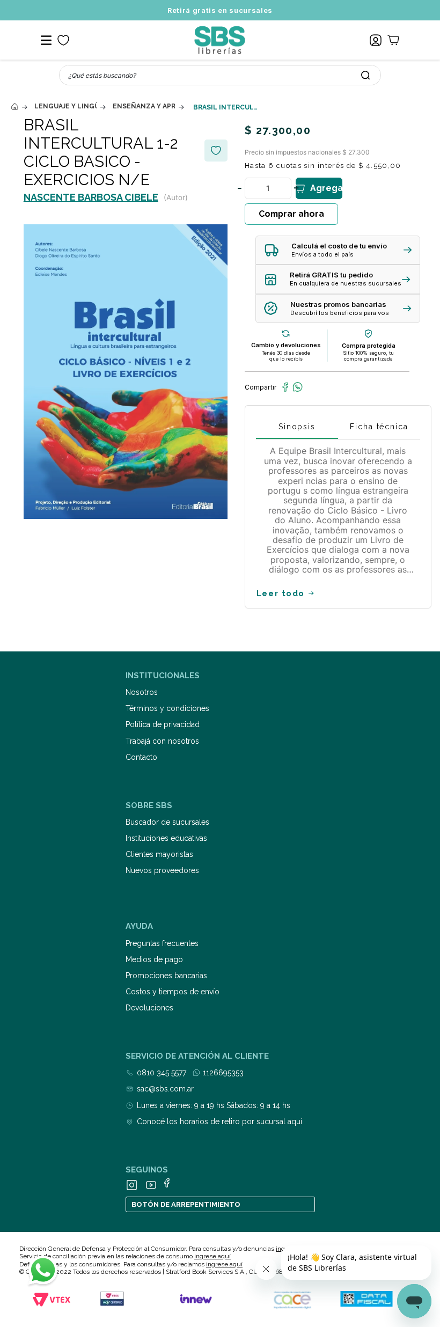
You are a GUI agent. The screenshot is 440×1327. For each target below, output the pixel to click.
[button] (337, 250)
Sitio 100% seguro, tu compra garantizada (368, 356)
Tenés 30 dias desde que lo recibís (286, 356)
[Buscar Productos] (365, 75)
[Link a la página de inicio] (14, 106)
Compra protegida (368, 345)
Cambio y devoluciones (286, 345)
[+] (296, 188)
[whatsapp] (297, 387)
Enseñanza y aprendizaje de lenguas (144, 106)
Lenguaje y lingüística (65, 106)
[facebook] (285, 387)
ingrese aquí (212, 1256)
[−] (239, 188)
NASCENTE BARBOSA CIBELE (91, 197)
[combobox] (220, 75)
